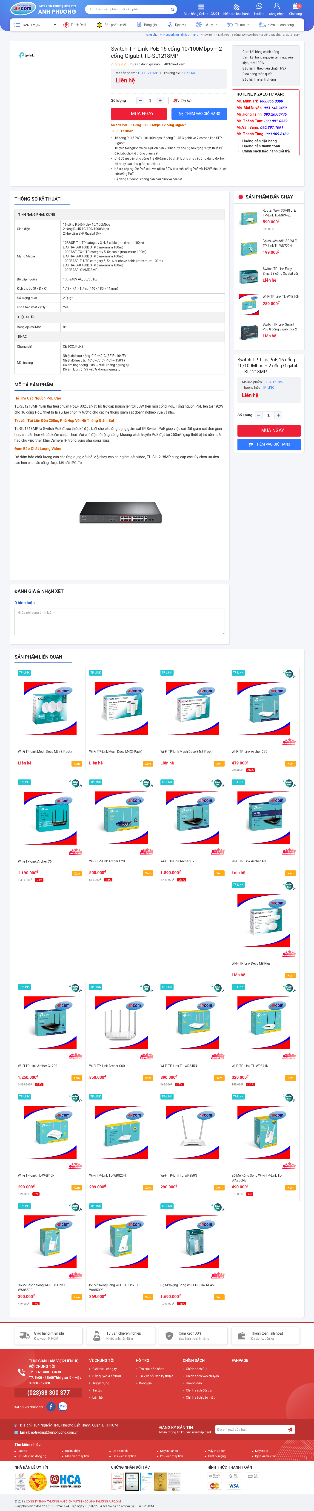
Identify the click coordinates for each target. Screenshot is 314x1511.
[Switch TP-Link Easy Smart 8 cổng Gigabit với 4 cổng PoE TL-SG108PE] (249, 276)
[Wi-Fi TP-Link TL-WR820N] (249, 304)
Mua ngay (50, 761)
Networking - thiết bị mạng (180, 34)
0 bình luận (24, 602)
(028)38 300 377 (48, 1392)
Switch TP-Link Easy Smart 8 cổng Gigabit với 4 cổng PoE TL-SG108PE (280, 273)
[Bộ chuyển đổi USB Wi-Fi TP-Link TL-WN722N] (249, 249)
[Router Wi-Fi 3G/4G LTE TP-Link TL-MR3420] (249, 218)
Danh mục (31, 25)
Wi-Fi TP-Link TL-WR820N (281, 296)
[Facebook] (51, 1406)
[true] (290, 1429)
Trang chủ (150, 34)
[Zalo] (62, 1406)
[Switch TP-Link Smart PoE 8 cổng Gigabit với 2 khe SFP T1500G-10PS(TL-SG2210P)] (249, 332)
